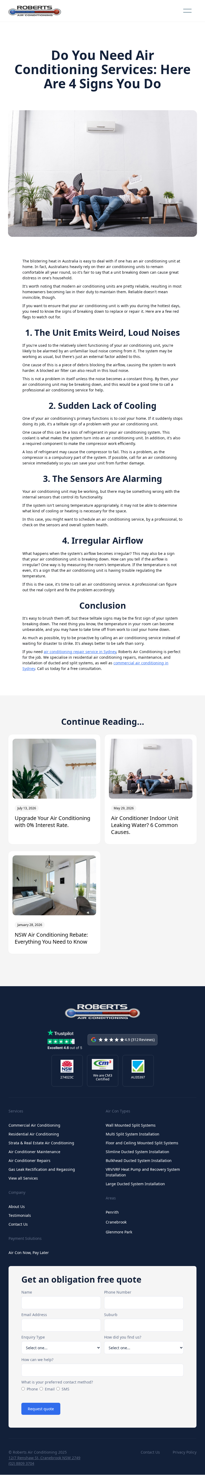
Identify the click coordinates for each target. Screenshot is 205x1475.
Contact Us (18, 1224)
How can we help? (37, 1359)
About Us (17, 1206)
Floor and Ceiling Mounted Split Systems (142, 1142)
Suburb (110, 1314)
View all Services (23, 1178)
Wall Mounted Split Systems (131, 1125)
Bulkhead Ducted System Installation (139, 1160)
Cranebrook (116, 1222)
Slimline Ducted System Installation (137, 1151)
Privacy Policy (184, 1452)
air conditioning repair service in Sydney (80, 651)
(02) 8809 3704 (21, 1463)
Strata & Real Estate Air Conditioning (41, 1142)
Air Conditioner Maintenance (34, 1151)
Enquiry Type (33, 1337)
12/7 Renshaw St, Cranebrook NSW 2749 (44, 1457)
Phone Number (117, 1292)
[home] (34, 11)
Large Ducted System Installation (135, 1183)
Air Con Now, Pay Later (29, 1252)
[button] (187, 10)
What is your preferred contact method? (57, 1382)
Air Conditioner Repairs (29, 1160)
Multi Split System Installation (132, 1134)
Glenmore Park (119, 1231)
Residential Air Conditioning (34, 1134)
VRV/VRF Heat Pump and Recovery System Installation (143, 1172)
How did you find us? (122, 1337)
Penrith (112, 1212)
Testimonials (20, 1215)
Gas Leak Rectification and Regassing (42, 1169)
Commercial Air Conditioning (34, 1125)
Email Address (34, 1314)
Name (26, 1292)
